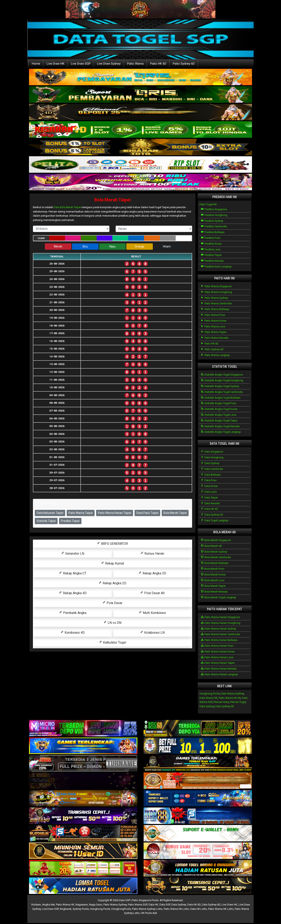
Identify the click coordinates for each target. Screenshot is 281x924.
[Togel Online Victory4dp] (83, 746)
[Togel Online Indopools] (198, 851)
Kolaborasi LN (154, 633)
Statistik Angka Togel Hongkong (223, 380)
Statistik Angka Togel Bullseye (222, 397)
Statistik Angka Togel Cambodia (223, 391)
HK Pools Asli (149, 913)
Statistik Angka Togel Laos (220, 414)
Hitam (167, 246)
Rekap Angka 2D (114, 583)
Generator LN (74, 553)
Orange (139, 246)
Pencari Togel (238, 702)
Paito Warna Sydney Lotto (147, 908)
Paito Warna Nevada (216, 337)
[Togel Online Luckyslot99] (198, 746)
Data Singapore (213, 451)
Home (36, 63)
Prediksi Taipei (70, 521)
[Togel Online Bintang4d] (83, 816)
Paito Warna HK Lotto (176, 908)
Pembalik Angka (74, 613)
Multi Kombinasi (154, 613)
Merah (58, 246)
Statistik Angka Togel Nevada (221, 426)
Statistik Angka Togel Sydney (221, 386)
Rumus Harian (154, 553)
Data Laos (210, 491)
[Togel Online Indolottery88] (198, 816)
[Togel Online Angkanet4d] (198, 833)
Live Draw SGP (81, 63)
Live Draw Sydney (109, 63)
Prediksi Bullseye (214, 232)
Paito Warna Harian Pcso (218, 645)
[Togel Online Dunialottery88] (198, 781)
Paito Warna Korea (215, 320)
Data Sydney (211, 463)
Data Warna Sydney (232, 693)
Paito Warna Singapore (218, 286)
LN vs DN (114, 623)
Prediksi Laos (212, 249)
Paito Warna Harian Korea (219, 651)
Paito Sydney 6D (184, 63)
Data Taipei (211, 497)
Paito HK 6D (158, 63)
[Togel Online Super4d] (140, 112)
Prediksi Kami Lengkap (218, 266)
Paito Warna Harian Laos (218, 657)
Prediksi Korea (213, 243)
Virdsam (36, 904)
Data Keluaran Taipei (50, 512)
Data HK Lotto (198, 908)
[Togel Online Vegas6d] (83, 781)
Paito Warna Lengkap (217, 355)
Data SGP (164, 904)
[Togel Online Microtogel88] (83, 728)
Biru (85, 246)
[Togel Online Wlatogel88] (83, 833)
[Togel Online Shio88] (198, 868)
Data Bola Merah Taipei (67, 207)
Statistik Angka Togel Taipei (220, 420)
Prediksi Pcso (212, 237)
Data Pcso (210, 480)
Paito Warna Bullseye (216, 309)
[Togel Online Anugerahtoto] (198, 798)
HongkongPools (121, 908)
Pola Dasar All (154, 593)
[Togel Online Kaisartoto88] (83, 868)
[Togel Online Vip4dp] (198, 763)
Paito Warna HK (65, 904)
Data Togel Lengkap (216, 520)
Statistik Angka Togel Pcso (220, 403)
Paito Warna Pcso (214, 314)
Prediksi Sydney (213, 220)
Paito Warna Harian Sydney (220, 628)
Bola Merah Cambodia (217, 557)
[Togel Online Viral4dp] (140, 182)
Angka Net (48, 904)
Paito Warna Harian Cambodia (222, 634)
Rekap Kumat (114, 563)
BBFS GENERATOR (114, 544)
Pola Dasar (114, 603)
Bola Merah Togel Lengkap (220, 597)
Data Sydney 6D (213, 514)
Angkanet (65, 908)
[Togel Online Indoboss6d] (198, 728)
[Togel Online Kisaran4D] (140, 129)
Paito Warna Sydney (216, 297)
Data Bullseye (212, 474)
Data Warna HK (208, 697)
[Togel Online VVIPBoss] (140, 77)
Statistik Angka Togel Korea (220, 409)
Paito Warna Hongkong (218, 292)
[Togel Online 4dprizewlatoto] (83, 851)
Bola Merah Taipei (112, 199)
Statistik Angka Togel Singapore (223, 374)
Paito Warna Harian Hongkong (222, 622)
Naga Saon (95, 904)
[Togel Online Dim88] (140, 94)
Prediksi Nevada (214, 260)
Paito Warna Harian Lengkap (221, 674)
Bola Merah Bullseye (216, 563)
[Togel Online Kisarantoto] (140, 147)
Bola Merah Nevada (216, 591)
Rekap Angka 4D (74, 593)
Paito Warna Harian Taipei (114, 512)
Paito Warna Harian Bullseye (220, 640)
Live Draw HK (55, 63)
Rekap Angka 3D (154, 573)
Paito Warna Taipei (81, 512)
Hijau (112, 246)
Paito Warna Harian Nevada (220, 668)
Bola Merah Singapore (217, 540)
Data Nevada (212, 503)
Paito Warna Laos (214, 326)
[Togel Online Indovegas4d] (198, 886)
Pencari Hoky (221, 702)
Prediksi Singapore (215, 209)
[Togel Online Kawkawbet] (83, 763)
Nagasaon (81, 904)
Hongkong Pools (210, 693)
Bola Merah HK (213, 545)
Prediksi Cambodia (215, 226)
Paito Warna (135, 63)
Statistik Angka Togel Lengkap (222, 431)
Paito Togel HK (208, 204)
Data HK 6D (211, 508)
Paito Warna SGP (137, 904)
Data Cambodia (213, 468)
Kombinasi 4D (74, 633)
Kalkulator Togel (114, 642)
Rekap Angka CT (74, 573)
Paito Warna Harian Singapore (222, 617)
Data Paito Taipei (147, 512)
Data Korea (211, 486)
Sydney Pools (81, 908)
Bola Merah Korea (214, 574)
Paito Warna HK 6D (230, 697)
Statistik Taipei (46, 521)
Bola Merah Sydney (215, 551)
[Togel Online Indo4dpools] (83, 886)
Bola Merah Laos (214, 580)
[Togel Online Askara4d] (83, 798)
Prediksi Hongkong (215, 215)
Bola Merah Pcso (214, 568)
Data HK (153, 904)
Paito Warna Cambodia (218, 303)
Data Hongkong (213, 457)
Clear (41, 238)
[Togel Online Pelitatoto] (140, 164)
